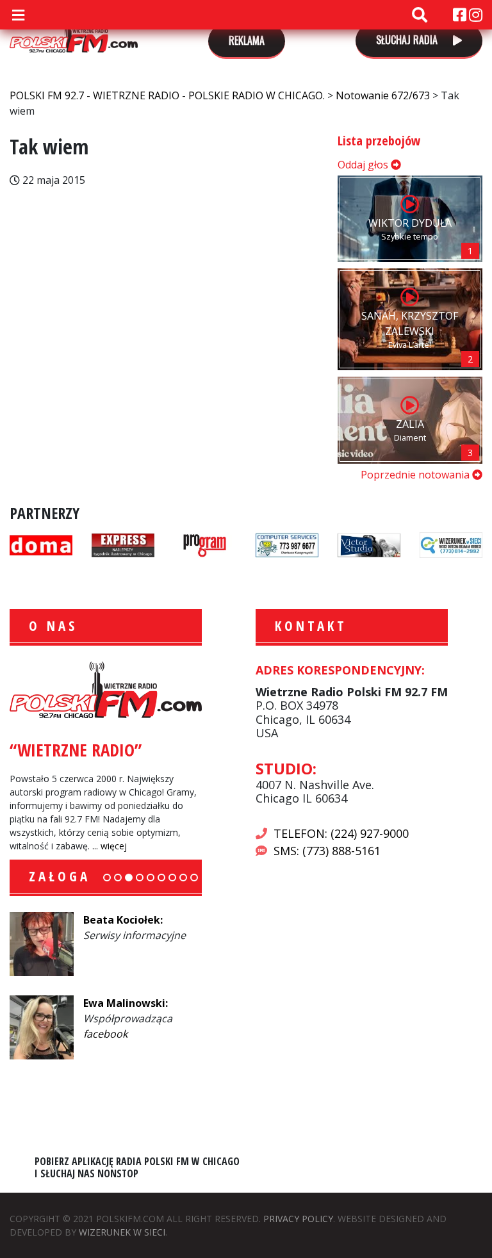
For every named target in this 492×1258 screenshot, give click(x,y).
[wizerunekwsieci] (451, 544)
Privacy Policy (298, 1219)
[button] (107, 877)
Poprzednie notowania (416, 475)
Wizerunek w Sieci (122, 1232)
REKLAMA (247, 40)
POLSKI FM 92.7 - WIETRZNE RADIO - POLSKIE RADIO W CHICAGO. (74, 33)
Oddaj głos (364, 165)
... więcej (109, 846)
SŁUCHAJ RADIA (408, 39)
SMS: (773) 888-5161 (327, 850)
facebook (105, 1034)
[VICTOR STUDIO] (369, 544)
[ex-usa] (123, 544)
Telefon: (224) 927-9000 (341, 833)
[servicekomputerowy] (287, 544)
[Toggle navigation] (17, 14)
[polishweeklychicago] (205, 544)
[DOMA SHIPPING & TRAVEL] (41, 544)
